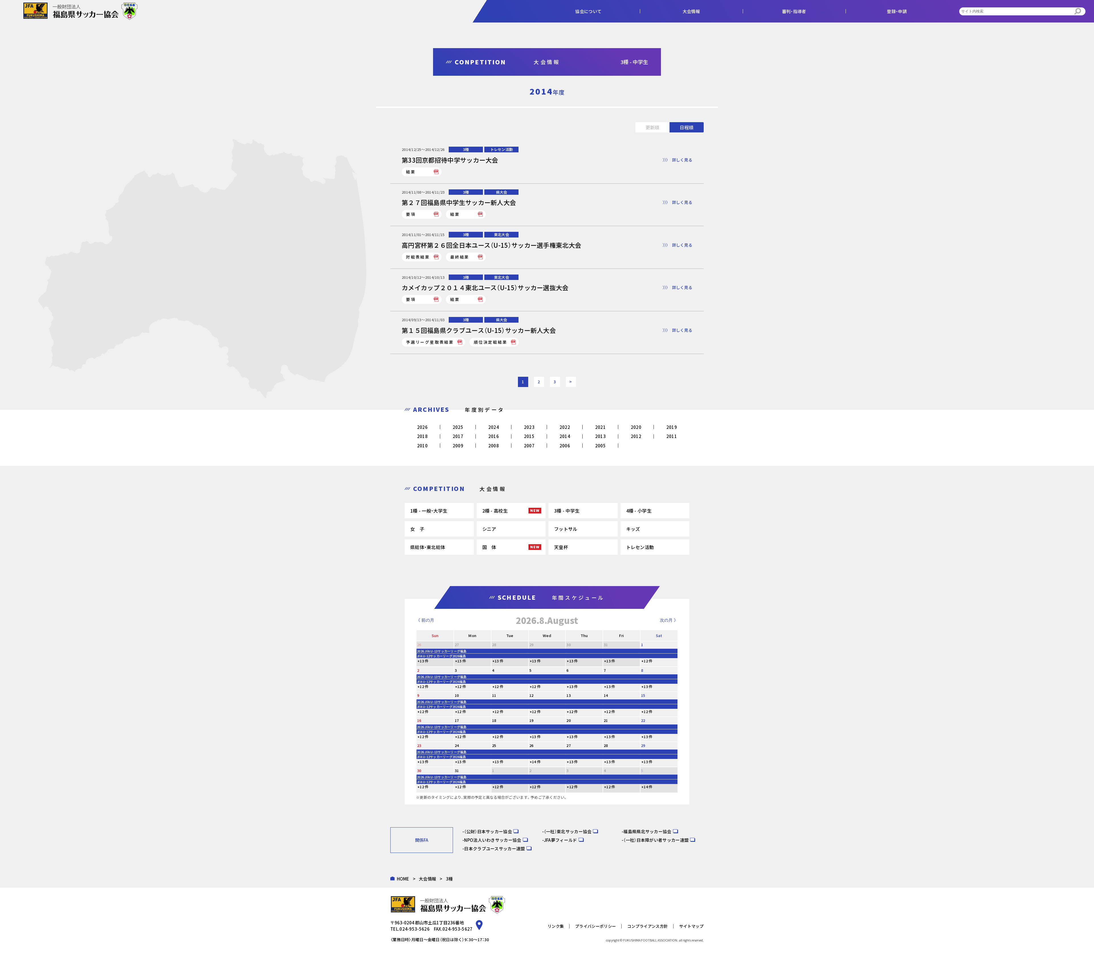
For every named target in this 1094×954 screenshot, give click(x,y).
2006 (565, 446)
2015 (529, 436)
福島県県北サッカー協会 (647, 831)
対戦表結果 (418, 257)
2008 (493, 446)
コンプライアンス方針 (647, 926)
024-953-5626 (414, 929)
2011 (671, 436)
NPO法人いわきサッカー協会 (492, 840)
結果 (411, 172)
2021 (600, 427)
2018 (422, 436)
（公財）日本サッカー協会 (488, 831)
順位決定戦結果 (490, 342)
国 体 (489, 547)
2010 (422, 446)
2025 (458, 427)
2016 (493, 436)
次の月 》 (669, 620)
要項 (411, 214)
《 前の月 (425, 620)
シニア (489, 528)
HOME (403, 879)
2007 (529, 446)
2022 (565, 427)
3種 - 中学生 (566, 510)
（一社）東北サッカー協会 (568, 831)
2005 (600, 446)
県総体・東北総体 (427, 547)
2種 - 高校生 (495, 510)
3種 (466, 149)
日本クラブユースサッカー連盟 (494, 848)
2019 (671, 427)
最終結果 (459, 257)
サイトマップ (691, 926)
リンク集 (556, 926)
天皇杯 (561, 547)
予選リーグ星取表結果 (430, 342)
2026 (422, 427)
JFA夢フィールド (560, 840)
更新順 (652, 127)
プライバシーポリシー (595, 926)
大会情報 (427, 879)
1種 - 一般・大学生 (428, 510)
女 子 (417, 528)
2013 (600, 436)
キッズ (633, 528)
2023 (529, 427)
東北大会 (501, 234)
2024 (493, 427)
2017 (458, 436)
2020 (636, 427)
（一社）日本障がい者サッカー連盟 (656, 840)
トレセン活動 (501, 149)
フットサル (565, 528)
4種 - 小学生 (639, 510)
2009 (458, 446)
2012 (636, 436)
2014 (565, 436)
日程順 (686, 127)
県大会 (501, 192)
